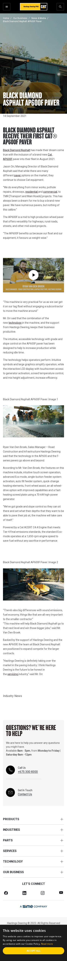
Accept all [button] (34, 950)
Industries (11, 829)
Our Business (13, 872)
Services (10, 851)
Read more (47, 943)
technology (15, 322)
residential (31, 191)
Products (11, 819)
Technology (13, 861)
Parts (8, 840)
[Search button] (60, 6)
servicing (12, 674)
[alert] (33, 943)
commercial (50, 191)
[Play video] (33, 275)
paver (17, 175)
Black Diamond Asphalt (16, 150)
